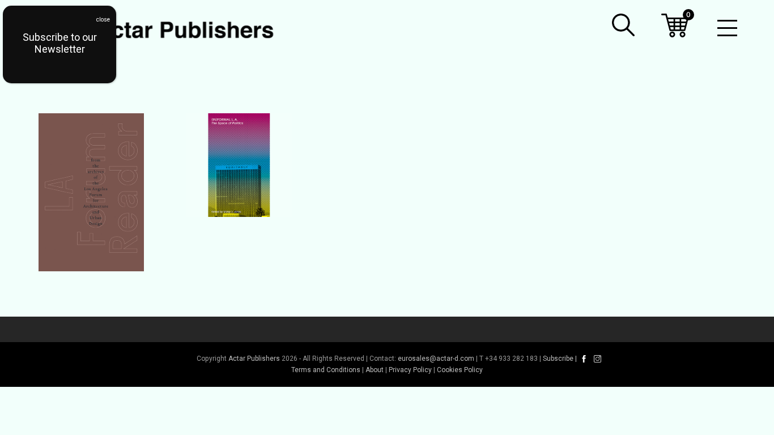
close (103, 19)
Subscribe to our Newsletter (60, 43)
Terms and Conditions (325, 370)
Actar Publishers (254, 358)
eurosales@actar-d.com (436, 358)
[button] (623, 25)
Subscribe (558, 358)
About (374, 370)
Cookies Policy (460, 370)
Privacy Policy (410, 370)
